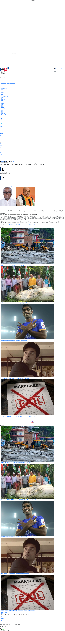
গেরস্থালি (14, 83)
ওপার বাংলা (2, 92)
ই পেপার (2, 102)
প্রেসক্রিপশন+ (11, 75)
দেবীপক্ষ (2, 112)
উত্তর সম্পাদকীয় (6, 108)
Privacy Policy (3, 620)
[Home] (4, 69)
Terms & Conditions (4, 622)
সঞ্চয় (28, 75)
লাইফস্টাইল (21, 75)
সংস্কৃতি (7, 96)
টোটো (12, 83)
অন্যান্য (6, 88)
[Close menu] (0, 125)
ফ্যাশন (7, 83)
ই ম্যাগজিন (2, 103)
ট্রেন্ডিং (2, 104)
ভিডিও (2, 106)
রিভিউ (5, 96)
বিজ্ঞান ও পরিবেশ (3, 99)
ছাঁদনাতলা (2, 116)
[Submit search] (59, 73)
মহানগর (3, 75)
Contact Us (3, 618)
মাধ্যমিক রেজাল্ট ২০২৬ (3, 113)
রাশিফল (26, 75)
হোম (1, 78)
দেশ (6, 75)
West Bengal (11, 418)
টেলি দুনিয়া (9, 96)
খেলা (14, 75)
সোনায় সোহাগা (3, 115)
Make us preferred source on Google (6, 186)
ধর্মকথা (2, 91)
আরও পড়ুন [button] (1, 423)
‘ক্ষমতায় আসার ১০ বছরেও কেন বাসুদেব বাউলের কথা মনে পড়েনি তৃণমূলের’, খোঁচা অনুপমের (20, 224)
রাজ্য (5, 75)
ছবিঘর (24, 75)
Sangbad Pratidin (4, 612)
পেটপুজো (9, 83)
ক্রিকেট (2, 88)
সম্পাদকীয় (2, 107)
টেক (10, 83)
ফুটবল (4, 88)
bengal (2, 613)
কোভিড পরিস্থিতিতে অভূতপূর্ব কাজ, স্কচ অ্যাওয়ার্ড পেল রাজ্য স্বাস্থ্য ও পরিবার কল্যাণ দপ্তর (20, 214)
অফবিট (2, 90)
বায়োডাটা (2, 98)
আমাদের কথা (2, 108)
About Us (3, 616)
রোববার (2, 110)
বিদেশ (8, 75)
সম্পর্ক (5, 83)
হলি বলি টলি (2, 96)
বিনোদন (17, 75)
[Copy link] (1, 175)
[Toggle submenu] (0, 142)
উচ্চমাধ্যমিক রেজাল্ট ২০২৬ (4, 114)
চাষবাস (2, 100)
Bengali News (2, 418)
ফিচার (2, 111)
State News (7, 418)
